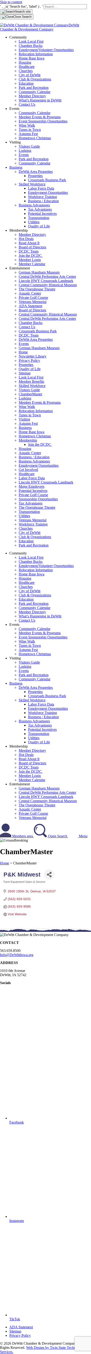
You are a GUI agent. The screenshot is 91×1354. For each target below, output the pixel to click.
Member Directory (32, 96)
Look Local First (31, 41)
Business (15, 167)
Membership (28, 440)
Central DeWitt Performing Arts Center (47, 276)
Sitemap (25, 373)
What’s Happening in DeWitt (40, 100)
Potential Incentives (42, 214)
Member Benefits (31, 381)
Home (23, 352)
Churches (26, 71)
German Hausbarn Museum (39, 272)
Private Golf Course (33, 297)
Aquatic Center (30, 293)
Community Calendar (34, 92)
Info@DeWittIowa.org (16, 955)
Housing (25, 62)
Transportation (38, 218)
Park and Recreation (34, 88)
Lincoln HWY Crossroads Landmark (46, 281)
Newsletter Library (32, 356)
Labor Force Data (41, 188)
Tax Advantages (40, 209)
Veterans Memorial (32, 302)
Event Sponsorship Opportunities (43, 121)
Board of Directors (32, 247)
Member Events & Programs (40, 117)
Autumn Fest (28, 134)
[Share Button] (49, 874)
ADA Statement (30, 306)
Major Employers (31, 486)
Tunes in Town (30, 130)
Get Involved (28, 470)
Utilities (33, 222)
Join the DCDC (31, 256)
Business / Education (43, 201)
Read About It (29, 243)
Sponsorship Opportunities (38, 499)
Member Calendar (32, 264)
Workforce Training (42, 197)
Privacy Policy (29, 360)
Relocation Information (36, 54)
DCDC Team (28, 251)
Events (24, 155)
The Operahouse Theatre (37, 289)
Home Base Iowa (31, 58)
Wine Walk (27, 125)
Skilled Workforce (32, 184)
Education (26, 83)
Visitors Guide (29, 146)
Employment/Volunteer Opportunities (46, 50)
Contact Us (27, 104)
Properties (35, 176)
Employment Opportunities (48, 193)
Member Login (30, 260)
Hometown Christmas (35, 138)
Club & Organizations (35, 79)
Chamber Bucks (30, 46)
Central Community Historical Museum (48, 285)
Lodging (25, 151)
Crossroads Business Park (47, 180)
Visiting (24, 419)
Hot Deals (26, 239)
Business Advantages (34, 205)
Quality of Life (39, 226)
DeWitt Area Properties (36, 172)
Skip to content (11, 2)
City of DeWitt (29, 75)
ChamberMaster (30, 394)
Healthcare (27, 67)
